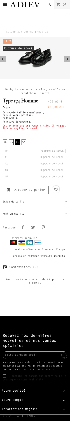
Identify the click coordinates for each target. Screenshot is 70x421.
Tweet (33, 227)
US (5, 142)
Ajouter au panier (25, 189)
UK (11, 142)
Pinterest (43, 227)
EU (17, 142)
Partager (22, 227)
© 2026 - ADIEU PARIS (19, 416)
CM (23, 142)
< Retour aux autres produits (25, 32)
